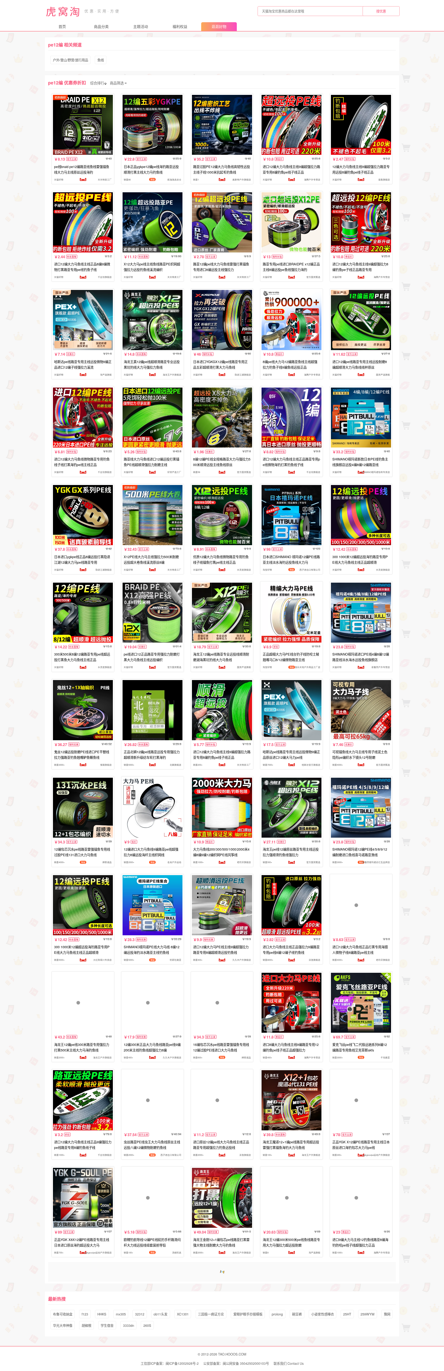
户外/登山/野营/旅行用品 (70, 59)
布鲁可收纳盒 (62, 1314)
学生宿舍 (107, 1325)
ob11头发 (160, 1314)
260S (147, 1325)
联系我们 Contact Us (289, 1363)
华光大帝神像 (62, 1325)
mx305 (121, 1314)
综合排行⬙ (98, 82)
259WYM (367, 1314)
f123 (85, 1314)
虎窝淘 (63, 11)
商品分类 (101, 26)
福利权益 (180, 26)
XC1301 (183, 1314)
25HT (347, 1314)
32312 (139, 1314)
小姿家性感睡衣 (322, 1314)
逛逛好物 (219, 26)
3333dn (128, 1325)
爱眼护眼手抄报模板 (247, 1314)
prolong (277, 1314)
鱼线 (100, 59)
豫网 (387, 1314)
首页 (62, 26)
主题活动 (140, 26)
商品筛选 (117, 82)
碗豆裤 (297, 1314)
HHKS (101, 1314)
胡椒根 (86, 1325)
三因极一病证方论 (211, 1314)
